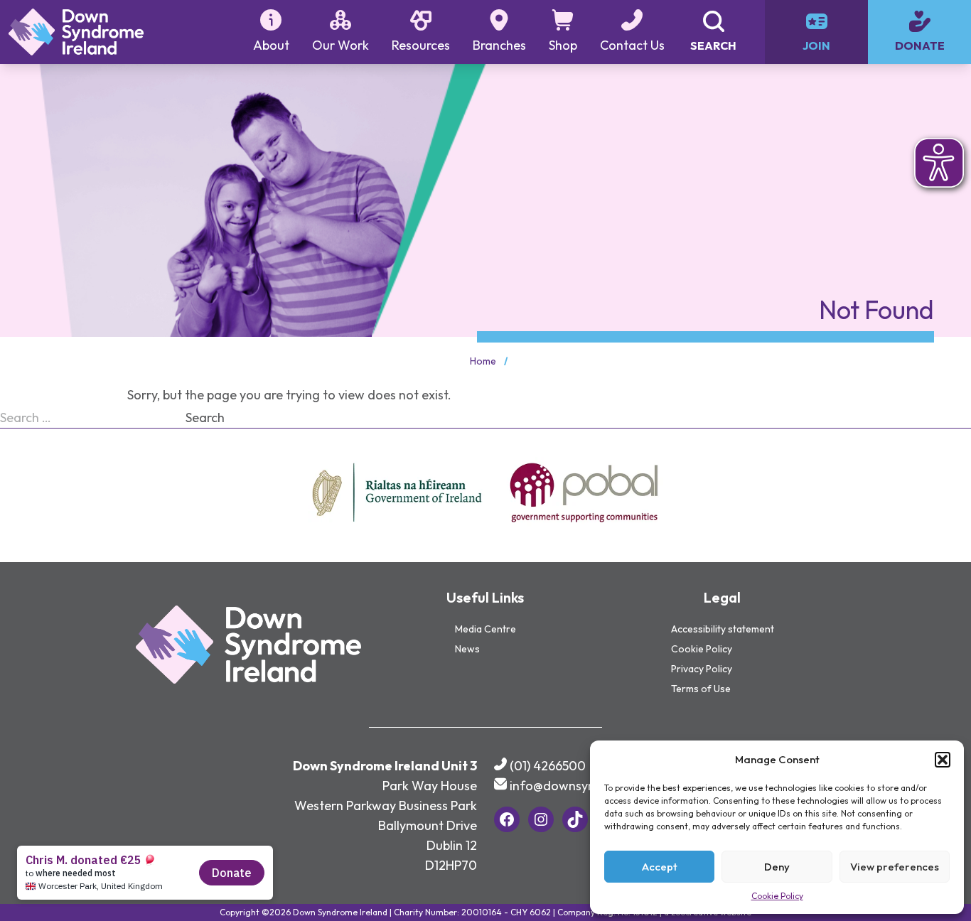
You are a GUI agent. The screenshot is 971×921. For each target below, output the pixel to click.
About (271, 45)
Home (483, 361)
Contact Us (632, 45)
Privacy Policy (701, 668)
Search (205, 417)
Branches (499, 45)
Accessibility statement (722, 629)
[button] (942, 760)
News (467, 648)
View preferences (894, 866)
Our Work (340, 45)
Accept (659, 866)
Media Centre (485, 629)
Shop (563, 45)
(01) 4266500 (548, 766)
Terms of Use (701, 688)
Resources (421, 45)
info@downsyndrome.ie (578, 785)
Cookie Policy (777, 895)
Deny (777, 866)
